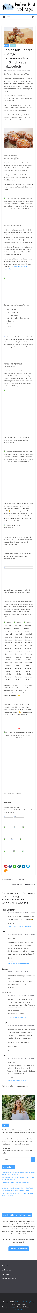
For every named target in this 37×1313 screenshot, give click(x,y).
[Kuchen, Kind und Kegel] (4, 17)
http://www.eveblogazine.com (18, 964)
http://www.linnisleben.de (17, 1081)
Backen (6, 45)
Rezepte (13, 45)
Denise (5, 969)
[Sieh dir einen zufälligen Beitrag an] (33, 17)
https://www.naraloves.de (17, 1018)
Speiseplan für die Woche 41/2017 (16, 879)
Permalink (32, 913)
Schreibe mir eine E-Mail (19, 1248)
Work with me (6, 1270)
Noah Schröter (8, 909)
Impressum (5, 1274)
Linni (4, 1055)
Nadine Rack (7, 992)
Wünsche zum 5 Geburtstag (22, 884)
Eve (3, 931)
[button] (5, 866)
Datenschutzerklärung (9, 1278)
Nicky (4, 1022)
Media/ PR (5, 1266)
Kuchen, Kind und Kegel (23, 70)
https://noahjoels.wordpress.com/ (21, 926)
